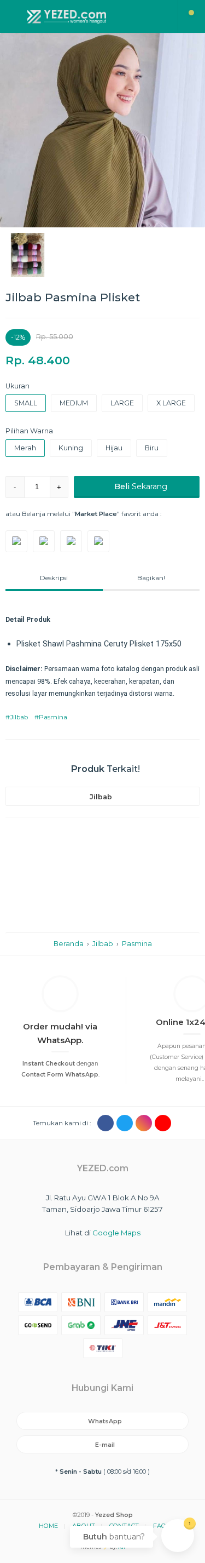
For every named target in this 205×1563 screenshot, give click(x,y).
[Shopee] (71, 541)
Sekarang (140, 486)
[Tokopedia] (16, 541)
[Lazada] (98, 541)
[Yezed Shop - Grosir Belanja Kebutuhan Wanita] (89, 16)
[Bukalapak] (44, 541)
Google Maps (116, 1232)
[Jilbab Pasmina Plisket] (102, 130)
